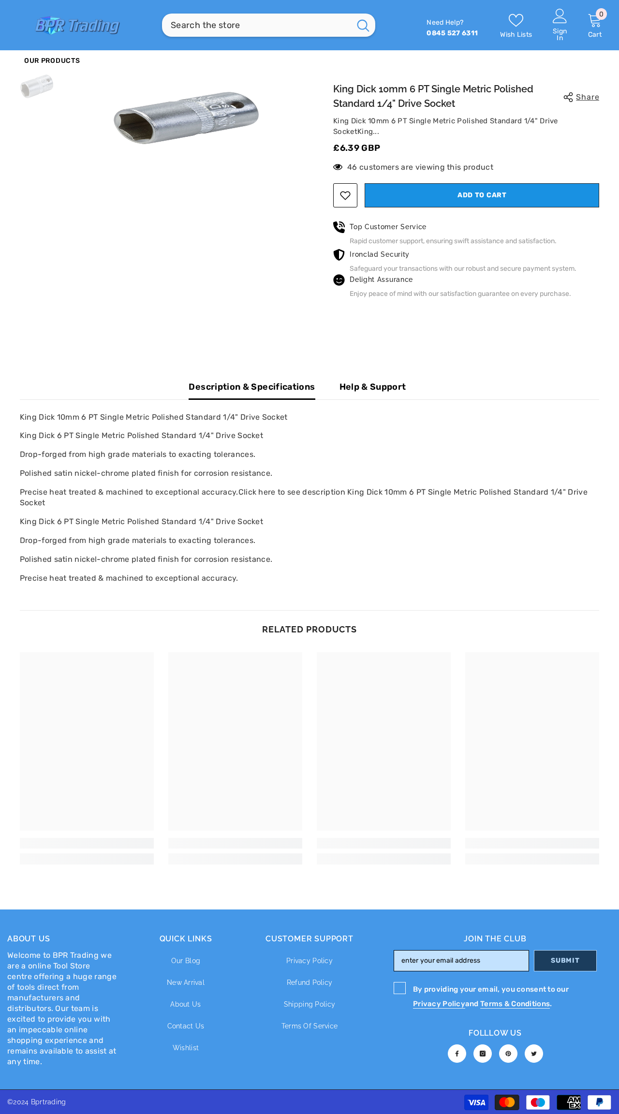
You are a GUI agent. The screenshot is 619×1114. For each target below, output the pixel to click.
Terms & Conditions (515, 1003)
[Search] (268, 25)
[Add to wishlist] (345, 195)
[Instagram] (482, 1053)
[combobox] (256, 25)
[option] (186, 118)
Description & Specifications (252, 386)
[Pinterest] (508, 1053)
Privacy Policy (439, 1003)
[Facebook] (457, 1053)
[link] (87, 843)
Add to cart (482, 195)
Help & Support (372, 386)
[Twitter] (534, 1053)
